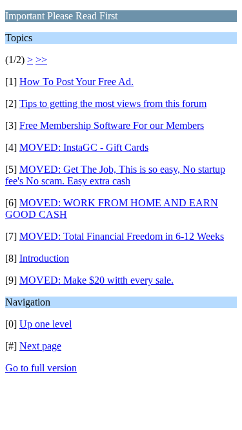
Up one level (45, 323)
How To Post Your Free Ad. (76, 81)
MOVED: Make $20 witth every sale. (96, 280)
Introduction (44, 258)
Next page (40, 345)
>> (41, 59)
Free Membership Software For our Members (111, 125)
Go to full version (41, 367)
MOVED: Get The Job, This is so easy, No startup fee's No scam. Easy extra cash (115, 175)
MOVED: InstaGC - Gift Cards (83, 147)
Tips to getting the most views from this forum (113, 103)
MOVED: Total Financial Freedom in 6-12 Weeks (121, 236)
